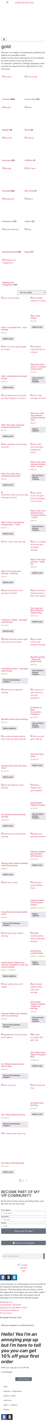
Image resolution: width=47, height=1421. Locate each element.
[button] (23, 41)
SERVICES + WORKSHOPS (12, 1391)
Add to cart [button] (8, 339)
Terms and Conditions (9, 1310)
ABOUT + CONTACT (10, 1405)
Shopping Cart (6, 1302)
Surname (5, 1216)
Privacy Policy (6, 1313)
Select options (35, 430)
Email (3, 1223)
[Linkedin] (14, 1277)
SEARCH (6, 1409)
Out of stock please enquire (37, 380)
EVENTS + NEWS (9, 1396)
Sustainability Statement (10, 1305)
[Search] (44, 1256)
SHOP (5, 1387)
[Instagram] (8, 1277)
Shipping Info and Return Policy (13, 1307)
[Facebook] (3, 1277)
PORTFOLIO (7, 1400)
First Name (5, 1210)
